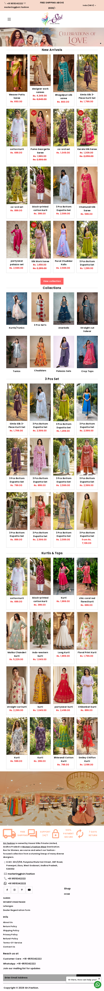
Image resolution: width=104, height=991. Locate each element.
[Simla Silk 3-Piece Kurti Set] (87, 73)
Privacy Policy (10, 934)
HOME (67, 894)
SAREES (6, 898)
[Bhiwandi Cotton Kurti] (63, 736)
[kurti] (40, 685)
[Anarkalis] (63, 308)
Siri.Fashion (31, 987)
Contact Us (9, 946)
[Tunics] (16, 351)
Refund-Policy (10, 938)
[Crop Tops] (87, 351)
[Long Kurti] (63, 631)
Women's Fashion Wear (34, 846)
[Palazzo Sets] (63, 351)
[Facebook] (7, 890)
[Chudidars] (40, 351)
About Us (8, 922)
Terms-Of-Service (12, 942)
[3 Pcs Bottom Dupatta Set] (63, 185)
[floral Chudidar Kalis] (63, 239)
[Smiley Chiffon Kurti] (87, 736)
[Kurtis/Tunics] (16, 308)
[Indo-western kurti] (40, 631)
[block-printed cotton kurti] (40, 185)
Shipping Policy (11, 930)
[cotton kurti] (16, 128)
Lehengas (8, 906)
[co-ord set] (63, 128)
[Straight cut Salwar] (87, 308)
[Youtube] (29, 890)
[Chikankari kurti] (87, 685)
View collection (52, 281)
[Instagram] (14, 890)
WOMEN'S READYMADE (14, 902)
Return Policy (10, 926)
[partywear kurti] (63, 685)
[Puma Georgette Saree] (40, 128)
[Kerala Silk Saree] (87, 128)
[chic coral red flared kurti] (87, 576)
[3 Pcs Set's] (40, 306)
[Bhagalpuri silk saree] (63, 73)
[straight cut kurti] (16, 685)
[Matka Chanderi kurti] (16, 631)
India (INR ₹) (87, 5)
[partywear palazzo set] (16, 239)
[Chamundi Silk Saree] (87, 185)
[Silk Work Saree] (40, 240)
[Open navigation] (13, 19)
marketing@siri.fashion (16, 7)
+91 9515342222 (15, 3)
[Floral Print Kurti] (87, 631)
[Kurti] (63, 576)
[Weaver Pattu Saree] (16, 73)
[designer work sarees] (40, 70)
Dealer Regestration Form (16, 910)
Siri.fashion (9, 843)
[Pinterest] (21, 890)
